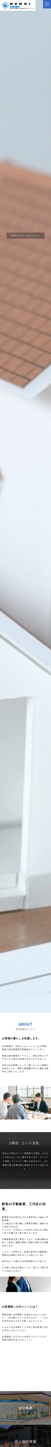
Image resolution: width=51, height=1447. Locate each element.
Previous (2, 506)
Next (48, 506)
